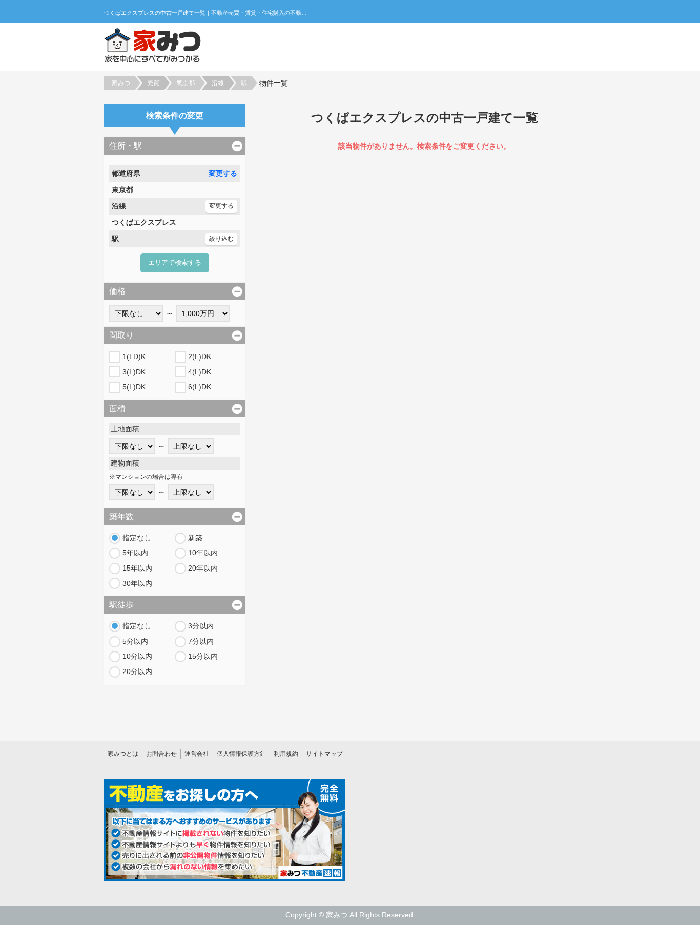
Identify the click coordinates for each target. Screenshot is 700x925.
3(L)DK (134, 372)
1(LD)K (134, 356)
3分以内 (201, 626)
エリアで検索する (174, 262)
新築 (195, 538)
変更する (223, 173)
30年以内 (137, 583)
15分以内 (203, 656)
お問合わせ (161, 754)
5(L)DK (134, 387)
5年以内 (135, 553)
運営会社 (196, 754)
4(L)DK (199, 372)
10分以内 (137, 656)
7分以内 (201, 641)
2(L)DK (199, 356)
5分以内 (135, 641)
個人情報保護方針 (241, 754)
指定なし (136, 538)
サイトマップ (324, 754)
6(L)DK (199, 387)
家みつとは (123, 754)
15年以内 (137, 568)
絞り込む (221, 238)
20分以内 (137, 671)
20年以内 (203, 568)
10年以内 (203, 553)
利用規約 (286, 754)
